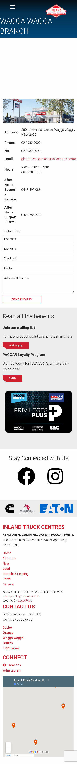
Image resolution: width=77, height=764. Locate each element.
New (6, 563)
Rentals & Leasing (15, 574)
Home (7, 553)
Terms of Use (30, 596)
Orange (8, 632)
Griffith (8, 643)
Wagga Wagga (13, 638)
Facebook (13, 665)
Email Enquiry (15, 345)
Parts (7, 579)
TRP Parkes (11, 648)
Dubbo (7, 627)
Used (6, 569)
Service (8, 584)
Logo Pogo (25, 600)
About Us (9, 558)
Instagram (13, 670)
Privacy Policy (11, 596)
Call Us (12, 378)
